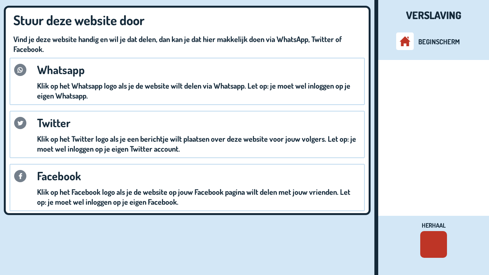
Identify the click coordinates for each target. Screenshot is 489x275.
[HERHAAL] (433, 244)
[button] (20, 70)
